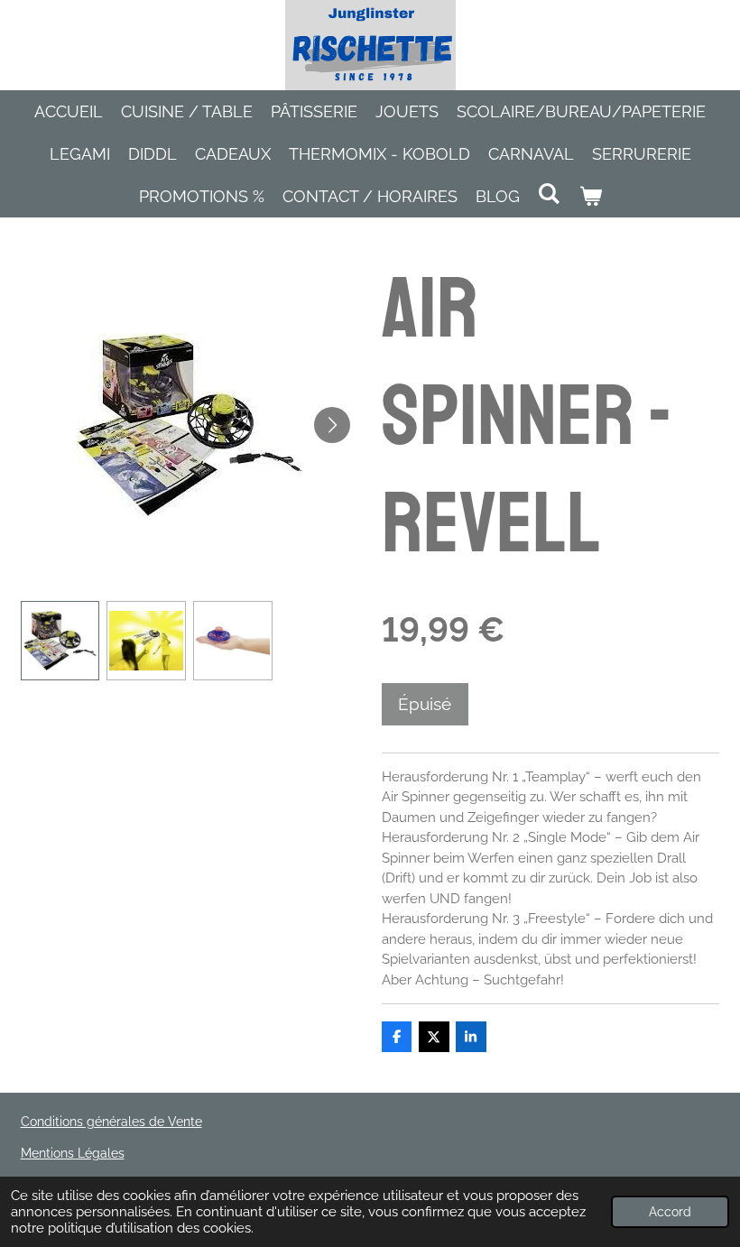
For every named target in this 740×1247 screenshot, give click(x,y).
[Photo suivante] (332, 425)
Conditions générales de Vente (111, 1121)
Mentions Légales (73, 1153)
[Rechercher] (549, 193)
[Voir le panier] (589, 196)
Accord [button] (670, 1212)
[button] (60, 640)
